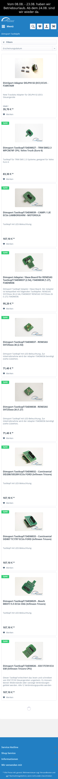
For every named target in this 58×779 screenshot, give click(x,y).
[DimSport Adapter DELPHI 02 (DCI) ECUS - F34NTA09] (29, 68)
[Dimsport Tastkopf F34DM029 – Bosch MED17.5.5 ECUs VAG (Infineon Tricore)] (29, 586)
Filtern (9, 42)
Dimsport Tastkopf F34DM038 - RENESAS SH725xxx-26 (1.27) (25, 408)
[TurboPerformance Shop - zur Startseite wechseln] (7, 19)
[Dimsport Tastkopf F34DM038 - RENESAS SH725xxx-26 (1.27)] (29, 392)
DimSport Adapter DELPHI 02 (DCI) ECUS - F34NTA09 (25, 84)
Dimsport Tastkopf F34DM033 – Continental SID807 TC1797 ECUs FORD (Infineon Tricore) (27, 538)
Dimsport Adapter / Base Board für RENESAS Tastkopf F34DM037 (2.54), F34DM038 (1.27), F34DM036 (27, 280)
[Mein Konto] (46, 26)
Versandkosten (46, 772)
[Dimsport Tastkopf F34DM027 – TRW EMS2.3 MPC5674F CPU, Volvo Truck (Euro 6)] (29, 133)
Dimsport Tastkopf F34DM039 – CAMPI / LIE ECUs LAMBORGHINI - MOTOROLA (27, 214)
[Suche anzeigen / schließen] (33, 26)
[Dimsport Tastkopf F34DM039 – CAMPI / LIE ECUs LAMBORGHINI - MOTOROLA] (29, 197)
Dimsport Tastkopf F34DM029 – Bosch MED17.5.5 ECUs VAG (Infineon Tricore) (24, 602)
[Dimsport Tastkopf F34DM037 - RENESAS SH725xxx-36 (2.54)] (29, 327)
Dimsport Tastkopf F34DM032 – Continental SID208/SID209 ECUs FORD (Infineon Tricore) (27, 473)
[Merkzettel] (40, 26)
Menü (10, 26)
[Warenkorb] (53, 26)
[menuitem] (7, 26)
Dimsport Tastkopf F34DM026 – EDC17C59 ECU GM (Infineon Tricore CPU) (28, 667)
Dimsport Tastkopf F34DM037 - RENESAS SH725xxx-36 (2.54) (25, 343)
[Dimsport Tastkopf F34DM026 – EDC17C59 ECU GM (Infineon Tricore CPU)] (29, 651)
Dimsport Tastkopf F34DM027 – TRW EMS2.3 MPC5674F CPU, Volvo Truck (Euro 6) (27, 149)
